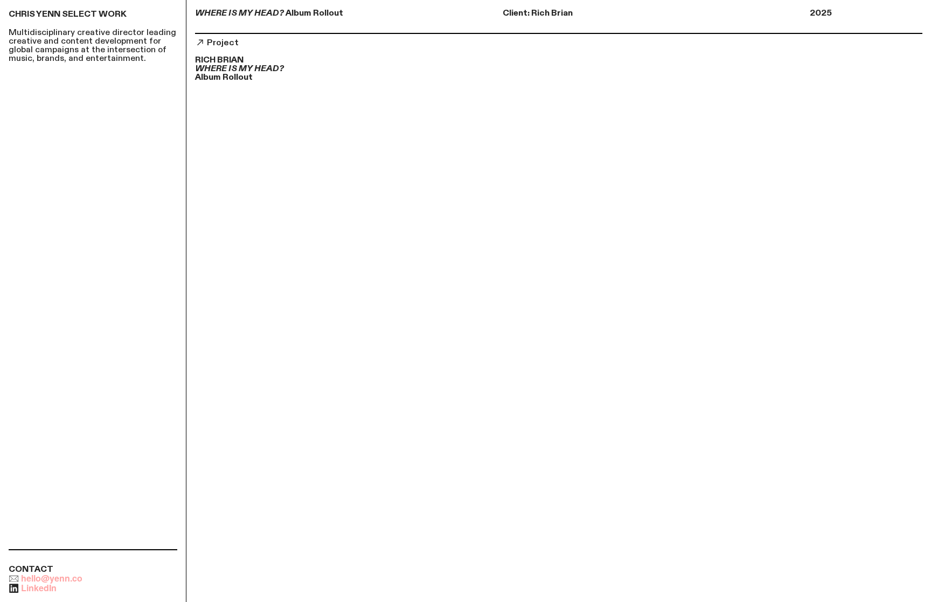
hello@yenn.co (51, 578)
